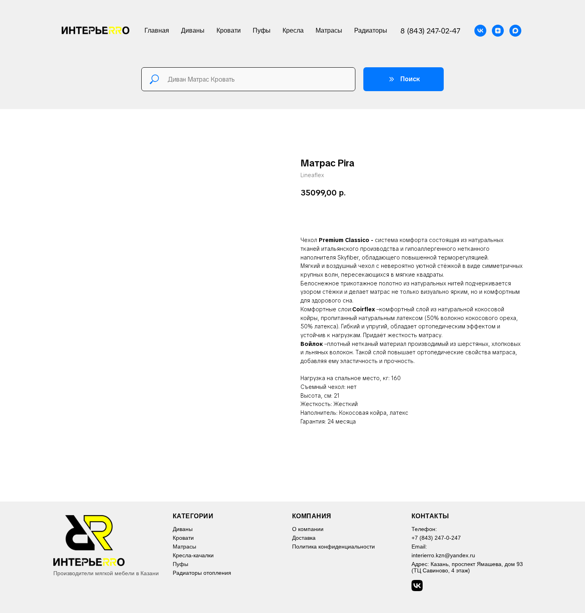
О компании (308, 529)
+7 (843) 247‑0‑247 (436, 538)
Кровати (228, 30)
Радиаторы (370, 30)
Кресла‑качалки (193, 555)
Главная (156, 30)
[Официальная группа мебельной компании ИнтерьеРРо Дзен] (498, 31)
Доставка (304, 538)
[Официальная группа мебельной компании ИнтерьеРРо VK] (480, 31)
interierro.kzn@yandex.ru (443, 555)
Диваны (193, 30)
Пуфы (262, 30)
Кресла (293, 30)
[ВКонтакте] (417, 585)
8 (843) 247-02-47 (430, 30)
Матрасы (329, 30)
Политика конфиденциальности (333, 546)
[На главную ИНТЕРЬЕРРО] (113, 540)
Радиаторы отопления (202, 573)
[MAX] (515, 31)
